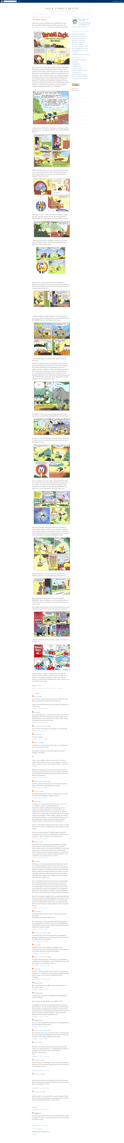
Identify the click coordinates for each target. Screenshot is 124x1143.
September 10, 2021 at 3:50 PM (40, 979)
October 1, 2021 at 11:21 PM (40, 1016)
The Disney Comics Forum (78, 40)
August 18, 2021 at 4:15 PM (39, 787)
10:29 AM (60, 688)
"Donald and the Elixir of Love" (80, 74)
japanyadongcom (38, 1092)
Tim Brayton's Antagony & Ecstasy (80, 54)
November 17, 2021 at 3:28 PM (40, 1109)
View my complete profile (80, 26)
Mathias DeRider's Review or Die (80, 48)
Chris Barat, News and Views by (80, 36)
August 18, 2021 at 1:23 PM (39, 722)
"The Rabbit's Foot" (77, 66)
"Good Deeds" (75, 62)
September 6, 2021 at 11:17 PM (40, 965)
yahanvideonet (37, 1060)
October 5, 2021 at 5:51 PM (39, 1026)
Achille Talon (37, 742)
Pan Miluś (36, 696)
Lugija (35, 712)
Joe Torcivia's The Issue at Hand (80, 46)
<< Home (34, 1134)
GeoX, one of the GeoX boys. (41, 726)
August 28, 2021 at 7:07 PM (39, 929)
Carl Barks (38, 685)
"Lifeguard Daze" (76, 64)
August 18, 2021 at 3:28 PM (39, 739)
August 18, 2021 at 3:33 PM (39, 777)
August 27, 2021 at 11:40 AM (40, 907)
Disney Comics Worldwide (78, 42)
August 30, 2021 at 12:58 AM (40, 941)
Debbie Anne (37, 842)
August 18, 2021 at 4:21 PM (39, 797)
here (39, 438)
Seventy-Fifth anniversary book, (40, 27)
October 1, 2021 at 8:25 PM (39, 989)
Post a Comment (37, 1128)
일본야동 (43, 1066)
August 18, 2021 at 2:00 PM (39, 730)
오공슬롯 (66, 1115)
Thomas (36, 945)
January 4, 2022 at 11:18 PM (40, 1125)
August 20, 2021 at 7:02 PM (39, 838)
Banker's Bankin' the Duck (78, 34)
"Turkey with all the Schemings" (80, 78)
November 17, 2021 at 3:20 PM (40, 1056)
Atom (48, 1131)
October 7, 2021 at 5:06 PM (39, 1038)
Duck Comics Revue (62, 8)
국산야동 (46, 1084)
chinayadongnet (38, 1074)
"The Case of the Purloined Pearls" (80, 76)
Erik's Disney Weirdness (78, 44)
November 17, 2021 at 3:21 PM (40, 1070)
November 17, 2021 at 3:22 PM (40, 1088)
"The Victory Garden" (77, 68)
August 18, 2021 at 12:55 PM (40, 708)
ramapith (36, 801)
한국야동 (34, 1107)
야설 (33, 1054)
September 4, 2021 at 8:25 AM (40, 953)
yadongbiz (36, 1042)
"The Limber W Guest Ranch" (79, 60)
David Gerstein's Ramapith (78, 38)
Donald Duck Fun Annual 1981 (79, 70)
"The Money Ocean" (77, 72)
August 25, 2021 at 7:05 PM (39, 857)
